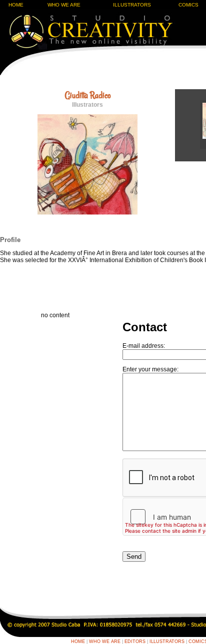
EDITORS (135, 641)
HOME (16, 5)
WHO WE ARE (64, 5)
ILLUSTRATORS (132, 5)
